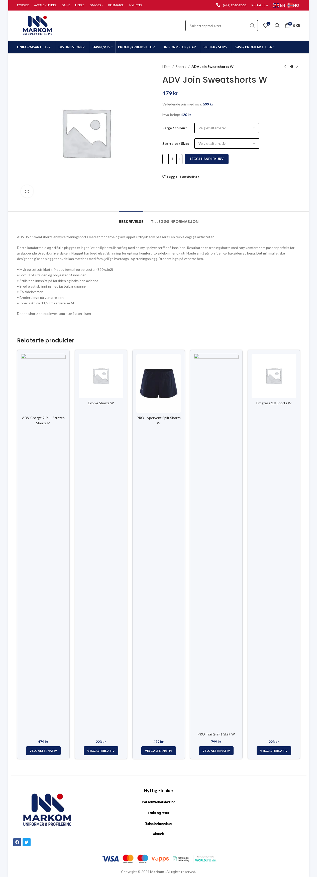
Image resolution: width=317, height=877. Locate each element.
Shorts (181, 66)
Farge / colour (173, 128)
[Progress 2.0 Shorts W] (274, 376)
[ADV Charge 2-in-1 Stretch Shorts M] (43, 383)
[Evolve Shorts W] (101, 376)
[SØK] (252, 25)
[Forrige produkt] (285, 67)
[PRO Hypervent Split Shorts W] (158, 383)
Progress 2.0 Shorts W (273, 403)
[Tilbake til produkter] (291, 67)
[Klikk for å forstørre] (27, 191)
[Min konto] (277, 26)
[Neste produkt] (297, 67)
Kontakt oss (259, 5)
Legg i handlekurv (207, 159)
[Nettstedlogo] (37, 25)
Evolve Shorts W (101, 403)
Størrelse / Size (175, 143)
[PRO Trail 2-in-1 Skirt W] (216, 541)
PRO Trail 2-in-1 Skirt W (216, 734)
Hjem (166, 66)
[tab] (131, 219)
